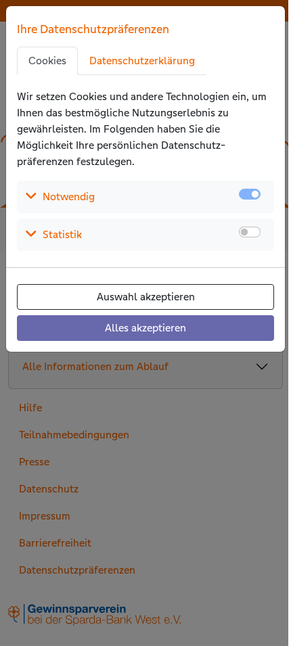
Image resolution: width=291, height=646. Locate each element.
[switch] (250, 232)
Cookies (47, 60)
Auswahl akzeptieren (146, 296)
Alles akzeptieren (145, 327)
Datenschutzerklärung (142, 60)
